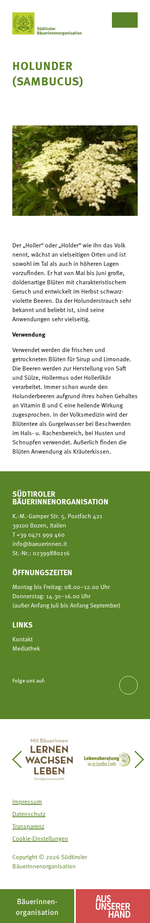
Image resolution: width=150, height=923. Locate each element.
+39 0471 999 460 (40, 534)
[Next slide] (135, 759)
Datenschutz (28, 813)
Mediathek (26, 648)
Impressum (27, 801)
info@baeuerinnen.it (39, 543)
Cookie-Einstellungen (40, 838)
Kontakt (22, 639)
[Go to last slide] (20, 759)
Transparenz (28, 826)
